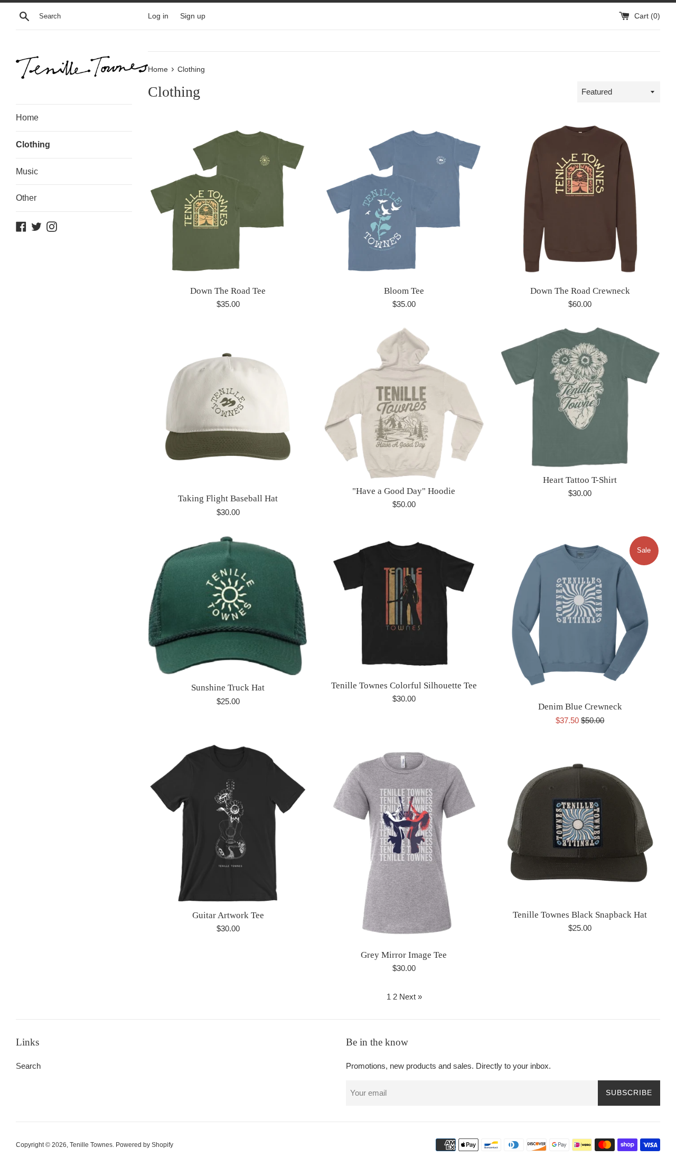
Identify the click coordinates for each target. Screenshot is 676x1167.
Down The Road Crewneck (580, 291)
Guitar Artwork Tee (228, 915)
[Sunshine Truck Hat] (228, 605)
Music (27, 171)
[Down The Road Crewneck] (580, 198)
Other (26, 197)
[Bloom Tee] (404, 198)
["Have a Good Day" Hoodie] (404, 402)
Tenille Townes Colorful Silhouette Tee (404, 685)
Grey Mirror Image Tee (404, 955)
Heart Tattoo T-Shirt (580, 480)
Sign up (192, 16)
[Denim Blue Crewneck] (580, 615)
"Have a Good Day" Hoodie (403, 491)
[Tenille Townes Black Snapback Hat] (580, 823)
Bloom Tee (404, 291)
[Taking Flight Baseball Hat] (228, 406)
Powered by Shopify (144, 1145)
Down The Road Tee (228, 291)
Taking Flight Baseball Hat (228, 498)
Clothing (33, 144)
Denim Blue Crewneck (580, 707)
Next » (410, 996)
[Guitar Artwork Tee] (228, 823)
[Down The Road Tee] (228, 198)
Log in (158, 16)
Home (27, 117)
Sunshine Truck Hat (228, 688)
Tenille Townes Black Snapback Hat (580, 915)
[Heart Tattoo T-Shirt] (580, 397)
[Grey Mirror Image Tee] (404, 843)
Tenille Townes (91, 1145)
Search (28, 1065)
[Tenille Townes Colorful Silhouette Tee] (404, 604)
